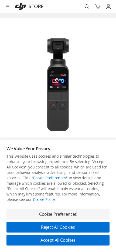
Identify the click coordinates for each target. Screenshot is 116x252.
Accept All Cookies (58, 240)
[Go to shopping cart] (97, 6)
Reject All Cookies (58, 227)
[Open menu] (7, 6)
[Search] (86, 6)
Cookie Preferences (49, 177)
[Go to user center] (108, 6)
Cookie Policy (44, 199)
